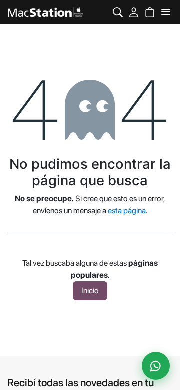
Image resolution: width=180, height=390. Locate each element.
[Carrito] (150, 12)
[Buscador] (118, 12)
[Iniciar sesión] (134, 12)
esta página (127, 211)
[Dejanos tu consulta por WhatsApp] (156, 366)
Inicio (90, 291)
